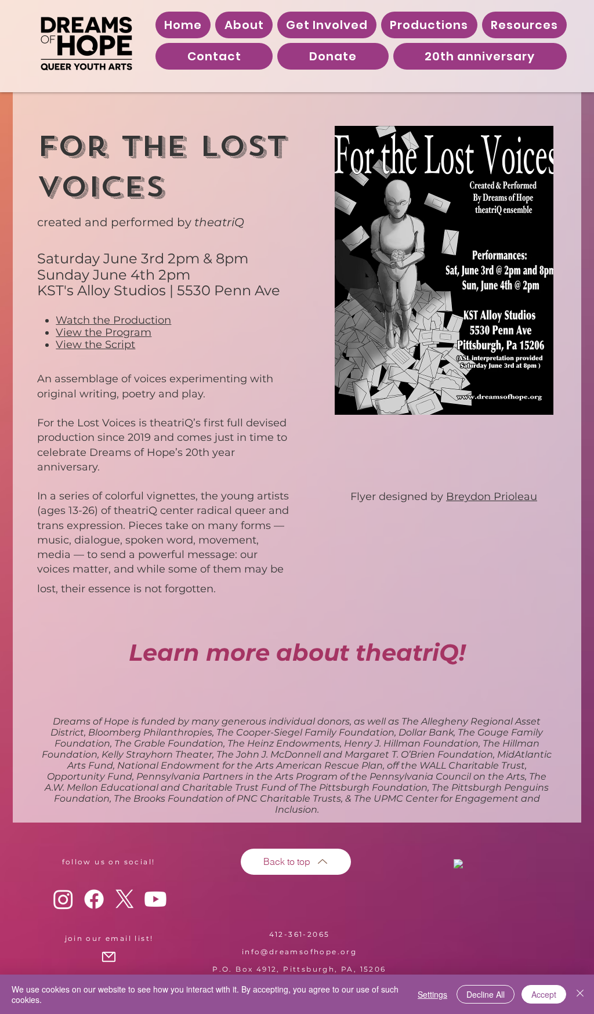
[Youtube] (155, 899)
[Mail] (108, 957)
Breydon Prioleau (491, 496)
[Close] (580, 994)
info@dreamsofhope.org (299, 951)
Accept (543, 994)
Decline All (485, 994)
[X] (124, 899)
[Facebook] (94, 899)
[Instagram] (63, 899)
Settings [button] (432, 994)
